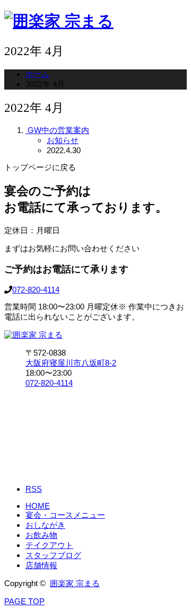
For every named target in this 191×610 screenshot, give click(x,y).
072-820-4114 (35, 289)
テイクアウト (49, 545)
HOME (37, 505)
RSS (33, 488)
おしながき (45, 524)
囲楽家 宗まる (75, 583)
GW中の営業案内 (58, 130)
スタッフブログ (53, 555)
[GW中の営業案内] (26, 130)
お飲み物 (41, 535)
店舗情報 (41, 565)
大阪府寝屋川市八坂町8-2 (70, 362)
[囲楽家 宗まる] (59, 21)
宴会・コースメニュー (65, 514)
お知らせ (63, 140)
